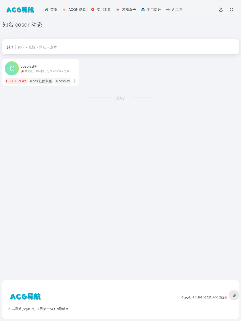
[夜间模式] (234, 295)
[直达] (74, 81)
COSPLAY (18, 80)
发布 (21, 46)
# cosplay (63, 80)
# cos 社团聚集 (41, 80)
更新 (31, 46)
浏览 (42, 46)
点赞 (53, 46)
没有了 (120, 97)
